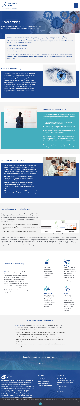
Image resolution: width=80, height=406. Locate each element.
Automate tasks (15, 182)
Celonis (6, 272)
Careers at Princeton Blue (45, 385)
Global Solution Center (44, 383)
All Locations (60, 391)
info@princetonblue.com (63, 389)
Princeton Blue (19, 325)
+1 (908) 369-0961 (62, 386)
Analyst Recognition (43, 381)
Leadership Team (42, 379)
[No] (78, 402)
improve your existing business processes (22, 88)
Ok (40, 403)
